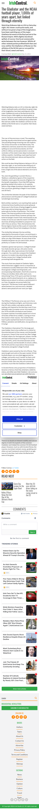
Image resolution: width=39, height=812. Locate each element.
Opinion (20, 784)
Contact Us (19, 741)
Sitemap (19, 764)
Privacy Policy (19, 750)
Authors (19, 727)
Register (19, 759)
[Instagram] (21, 717)
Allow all (19, 419)
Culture (19, 788)
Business (19, 779)
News (19, 775)
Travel (19, 793)
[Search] (35, 3)
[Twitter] (17, 717)
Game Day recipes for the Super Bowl (19, 486)
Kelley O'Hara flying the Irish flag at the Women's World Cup (7, 497)
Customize (18, 426)
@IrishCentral (17, 54)
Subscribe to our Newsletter (19, 708)
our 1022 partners (15, 394)
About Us (19, 736)
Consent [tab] (5, 383)
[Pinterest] (25, 717)
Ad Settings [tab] (24, 383)
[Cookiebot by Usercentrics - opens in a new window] (28, 377)
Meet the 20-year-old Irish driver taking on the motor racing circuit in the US (31, 489)
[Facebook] (13, 717)
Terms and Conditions (19, 755)
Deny (19, 433)
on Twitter (15, 468)
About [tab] (34, 383)
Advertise (19, 745)
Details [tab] (14, 383)
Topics (19, 732)
